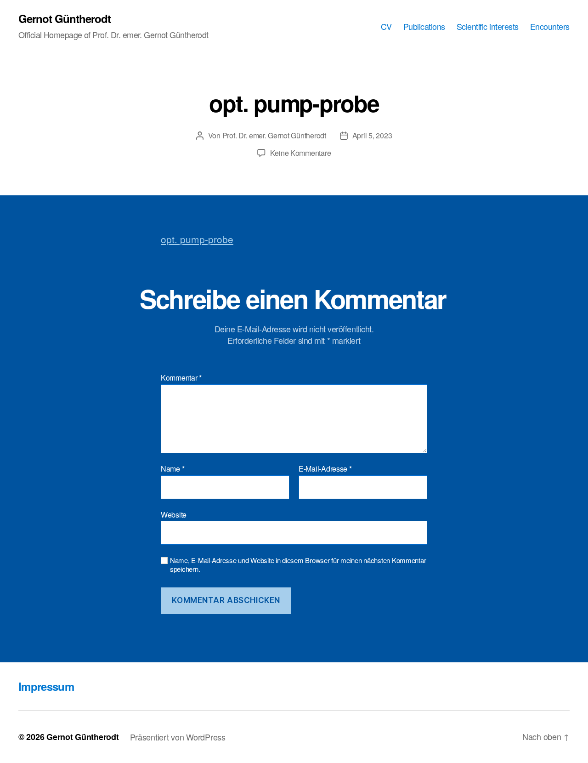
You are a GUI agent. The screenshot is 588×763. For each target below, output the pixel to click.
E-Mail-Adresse (325, 469)
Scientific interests (488, 27)
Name (172, 469)
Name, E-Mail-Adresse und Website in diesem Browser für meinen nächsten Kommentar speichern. (298, 565)
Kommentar (181, 378)
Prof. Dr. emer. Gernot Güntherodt (274, 135)
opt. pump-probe (197, 239)
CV (386, 27)
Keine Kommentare (300, 153)
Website (174, 513)
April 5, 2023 (372, 135)
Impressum (46, 686)
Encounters (550, 27)
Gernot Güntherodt (64, 18)
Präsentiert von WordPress (178, 737)
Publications (424, 27)
